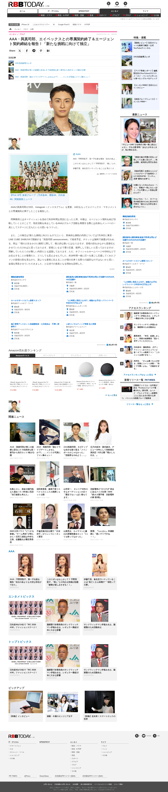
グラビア (116, 15)
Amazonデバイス (22, 356)
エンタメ (114, 11)
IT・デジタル (53, 11)
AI (54, 25)
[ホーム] (10, 29)
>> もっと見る (111, 395)
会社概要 (75, 784)
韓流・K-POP (63, 15)
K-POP (87, 25)
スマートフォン (15, 746)
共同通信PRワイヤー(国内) (65, 776)
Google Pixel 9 (63, 25)
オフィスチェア (49, 355)
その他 (156, 15)
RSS (159, 735)
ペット (104, 749)
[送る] (34, 51)
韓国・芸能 (79, 15)
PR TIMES (13, 776)
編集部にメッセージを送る (108, 174)
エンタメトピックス (22, 596)
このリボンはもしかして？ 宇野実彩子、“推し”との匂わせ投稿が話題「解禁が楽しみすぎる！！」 (113, 163)
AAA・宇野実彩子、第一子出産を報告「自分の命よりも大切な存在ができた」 (105, 159)
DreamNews (44, 776)
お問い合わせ (48, 784)
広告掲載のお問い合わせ (62, 784)
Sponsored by (101, 344)
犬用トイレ (103, 355)
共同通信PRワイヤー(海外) (92, 776)
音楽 (91, 15)
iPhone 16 (25, 25)
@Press (27, 776)
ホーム (22, 11)
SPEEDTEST (84, 11)
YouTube (148, 735)
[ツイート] (20, 51)
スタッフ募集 (118, 784)
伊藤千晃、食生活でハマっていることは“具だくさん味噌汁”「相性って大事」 (105, 168)
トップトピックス (20, 641)
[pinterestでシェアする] (41, 51)
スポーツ (102, 15)
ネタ (11, 749)
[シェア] (27, 51)
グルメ (104, 746)
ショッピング (142, 15)
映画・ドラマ (46, 15)
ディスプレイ (76, 355)
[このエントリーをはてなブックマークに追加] (48, 51)
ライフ (145, 11)
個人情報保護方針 (86, 784)
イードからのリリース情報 (103, 784)
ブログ (128, 15)
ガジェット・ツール (17, 752)
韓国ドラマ (77, 25)
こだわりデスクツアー (41, 25)
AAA (78, 154)
